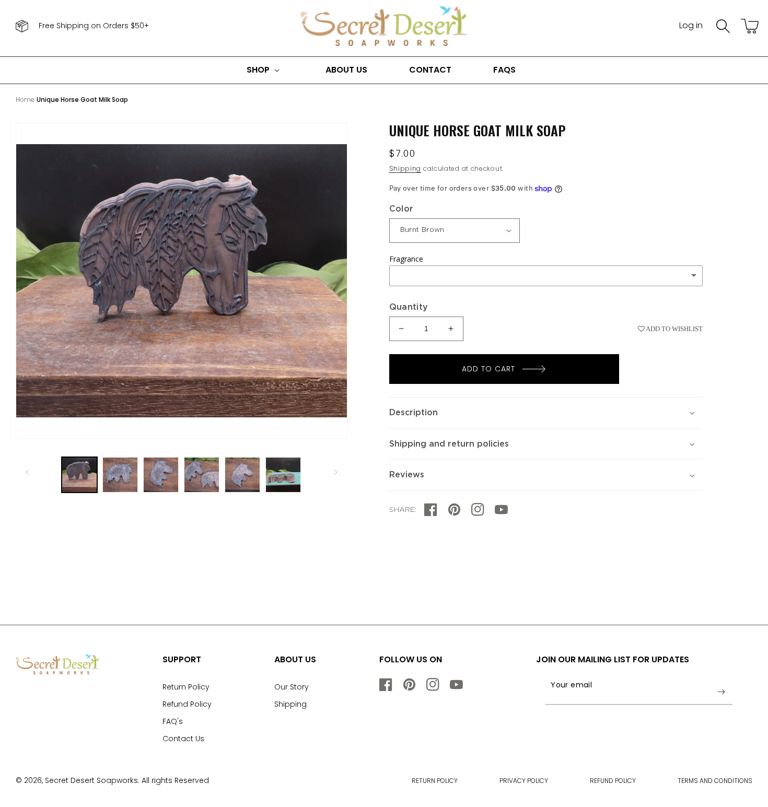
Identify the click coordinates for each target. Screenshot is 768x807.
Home (25, 99)
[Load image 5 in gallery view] (242, 475)
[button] (723, 26)
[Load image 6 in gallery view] (283, 475)
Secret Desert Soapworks (91, 780)
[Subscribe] (720, 691)
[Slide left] (27, 472)
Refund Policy (187, 704)
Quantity (408, 307)
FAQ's (172, 721)
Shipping (405, 168)
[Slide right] (335, 472)
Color (401, 209)
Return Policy (186, 687)
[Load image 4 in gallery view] (201, 475)
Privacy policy (523, 780)
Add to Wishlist (674, 329)
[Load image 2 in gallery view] (120, 475)
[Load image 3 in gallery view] (161, 475)
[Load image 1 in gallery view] (79, 475)
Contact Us (183, 738)
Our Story (291, 687)
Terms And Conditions (715, 780)
